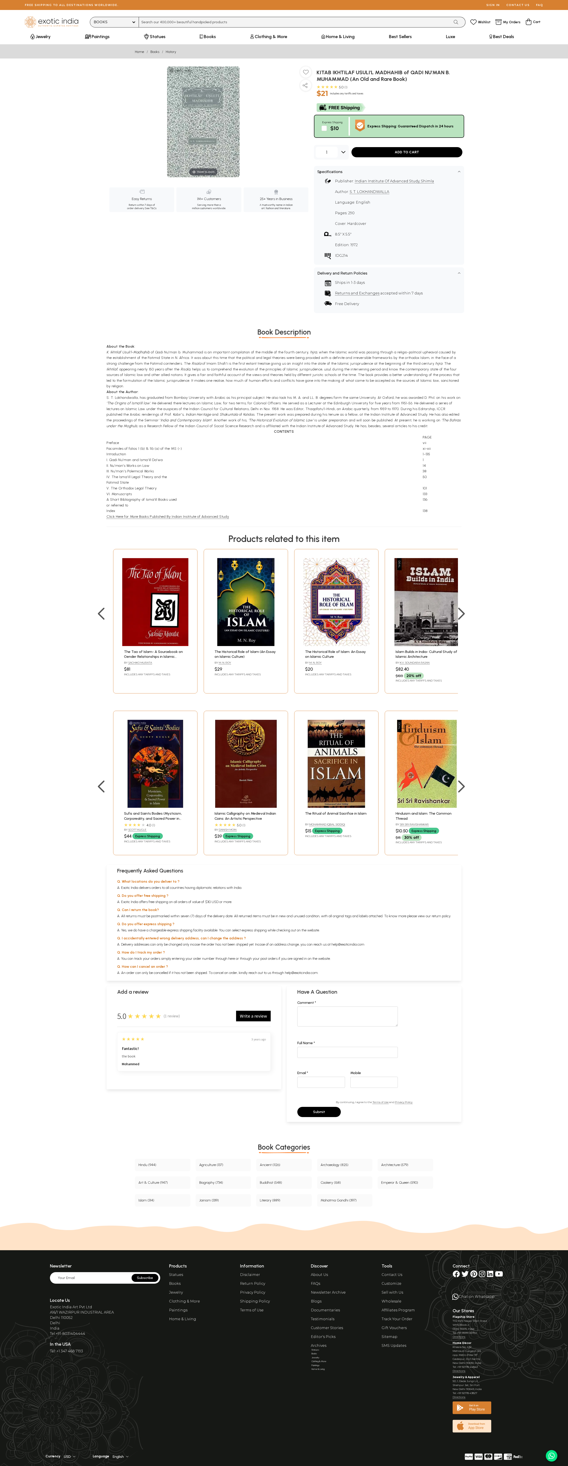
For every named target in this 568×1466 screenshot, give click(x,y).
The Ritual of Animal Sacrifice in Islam (336, 813)
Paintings (178, 1310)
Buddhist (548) (271, 1182)
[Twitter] (465, 1275)
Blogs (316, 1301)
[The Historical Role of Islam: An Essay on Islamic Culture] (336, 645)
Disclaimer (250, 1275)
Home (139, 52)
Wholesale (391, 1301)
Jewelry (176, 1292)
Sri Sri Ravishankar (414, 824)
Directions (459, 1336)
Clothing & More (184, 1301)
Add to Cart (407, 152)
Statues (176, 1275)
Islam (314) (146, 1200)
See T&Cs (150, 208)
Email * (302, 1073)
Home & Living (182, 1319)
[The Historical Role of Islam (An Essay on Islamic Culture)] (246, 645)
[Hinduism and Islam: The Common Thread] (427, 806)
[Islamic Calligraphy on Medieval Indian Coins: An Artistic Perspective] (246, 806)
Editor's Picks (323, 1337)
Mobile (355, 1073)
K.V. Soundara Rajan (415, 662)
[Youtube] (499, 1275)
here (231, 958)
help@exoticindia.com (347, 944)
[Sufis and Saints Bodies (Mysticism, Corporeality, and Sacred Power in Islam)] (155, 806)
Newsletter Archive (328, 1292)
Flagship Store (464, 1316)
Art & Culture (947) (153, 1182)
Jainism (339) (209, 1200)
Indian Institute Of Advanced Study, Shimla (394, 181)
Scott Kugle (137, 829)
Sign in (493, 5)
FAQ (539, 5)
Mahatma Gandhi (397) (339, 1200)
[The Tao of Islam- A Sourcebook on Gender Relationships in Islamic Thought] (155, 645)
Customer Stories (327, 1328)
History (171, 52)
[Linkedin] (490, 1275)
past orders (269, 958)
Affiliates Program (398, 1310)
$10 (334, 128)
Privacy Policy (403, 1102)
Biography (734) (211, 1182)
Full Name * (306, 1043)
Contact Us (392, 1275)
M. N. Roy (225, 662)
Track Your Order (397, 1319)
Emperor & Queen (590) (399, 1182)
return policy (441, 916)
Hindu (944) (147, 1165)
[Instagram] (482, 1275)
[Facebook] (456, 1275)
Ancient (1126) (270, 1165)
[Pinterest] (473, 1275)
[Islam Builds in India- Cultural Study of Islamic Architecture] (427, 645)
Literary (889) (270, 1200)
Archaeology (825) (334, 1165)
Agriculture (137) (211, 1165)
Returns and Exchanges (357, 293)
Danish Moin (228, 829)
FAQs (315, 1283)
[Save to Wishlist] (305, 73)
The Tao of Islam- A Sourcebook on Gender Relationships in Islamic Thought (153, 657)
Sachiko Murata (140, 662)
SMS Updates (394, 1345)
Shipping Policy (255, 1301)
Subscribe (145, 1278)
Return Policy (252, 1283)
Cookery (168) (331, 1182)
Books (154, 52)
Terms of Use (381, 1102)
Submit (319, 1112)
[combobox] (294, 22)
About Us (319, 1275)
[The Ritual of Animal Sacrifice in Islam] (336, 806)
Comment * (306, 1003)
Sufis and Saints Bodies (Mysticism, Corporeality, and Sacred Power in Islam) (153, 818)
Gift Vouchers (394, 1328)
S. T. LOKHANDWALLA (369, 192)
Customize (391, 1283)
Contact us (518, 5)
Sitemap (389, 1337)
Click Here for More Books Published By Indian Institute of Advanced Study (167, 516)
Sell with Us (392, 1292)
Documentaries (325, 1310)
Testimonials (322, 1319)
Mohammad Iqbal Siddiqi (327, 824)
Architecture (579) (394, 1165)
